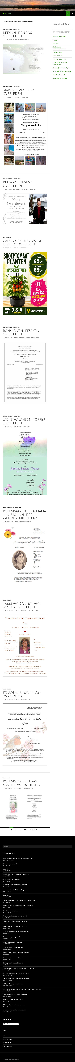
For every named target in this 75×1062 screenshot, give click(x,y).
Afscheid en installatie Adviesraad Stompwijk (16, 952)
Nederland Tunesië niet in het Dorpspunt (15, 890)
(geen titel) (6, 869)
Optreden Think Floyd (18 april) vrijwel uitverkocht (18, 968)
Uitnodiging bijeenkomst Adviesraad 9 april (16, 978)
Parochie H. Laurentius (60, 59)
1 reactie (36, 337)
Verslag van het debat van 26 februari (14, 1010)
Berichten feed (7, 1039)
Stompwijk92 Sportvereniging (62, 71)
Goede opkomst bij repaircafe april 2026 (15, 926)
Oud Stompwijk (57, 55)
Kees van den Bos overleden (17, 34)
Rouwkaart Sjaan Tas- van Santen (21, 694)
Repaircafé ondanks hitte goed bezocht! (15, 884)
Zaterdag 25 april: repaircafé (11, 937)
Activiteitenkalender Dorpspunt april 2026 (16, 973)
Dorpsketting (7, 29)
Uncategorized (16, 507)
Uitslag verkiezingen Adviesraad (12, 984)
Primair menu (72, 13)
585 (25, 829)
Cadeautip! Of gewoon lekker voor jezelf (22, 242)
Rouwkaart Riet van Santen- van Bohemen (21, 783)
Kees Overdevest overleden (17, 184)
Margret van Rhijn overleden (19, 91)
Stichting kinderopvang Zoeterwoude (60, 63)
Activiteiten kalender (59, 36)
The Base (55, 43)
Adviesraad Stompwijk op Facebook (14, 1005)
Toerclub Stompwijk (59, 75)
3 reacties (35, 189)
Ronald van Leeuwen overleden (21, 332)
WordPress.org (7, 1046)
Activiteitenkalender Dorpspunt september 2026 (17, 858)
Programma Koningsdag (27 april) (13, 958)
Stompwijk (7, 13)
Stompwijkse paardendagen (61, 68)
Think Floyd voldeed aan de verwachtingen (16, 931)
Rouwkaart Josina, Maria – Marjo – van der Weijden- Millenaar (24, 514)
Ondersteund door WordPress (11, 1059)
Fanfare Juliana (57, 52)
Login (4, 1035)
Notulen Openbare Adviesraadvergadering (16, 874)
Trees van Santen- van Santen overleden (21, 605)
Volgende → (34, 829)
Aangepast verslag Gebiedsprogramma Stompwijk (18, 905)
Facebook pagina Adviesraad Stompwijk (15, 916)
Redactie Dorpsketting (21, 40)
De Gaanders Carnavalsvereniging (59, 48)
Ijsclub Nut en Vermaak (60, 78)
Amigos (55, 40)
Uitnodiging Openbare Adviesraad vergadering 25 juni (19, 900)
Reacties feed (7, 1042)
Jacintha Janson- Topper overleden (24, 421)
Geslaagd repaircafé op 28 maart (13, 963)
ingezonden (16, 29)
